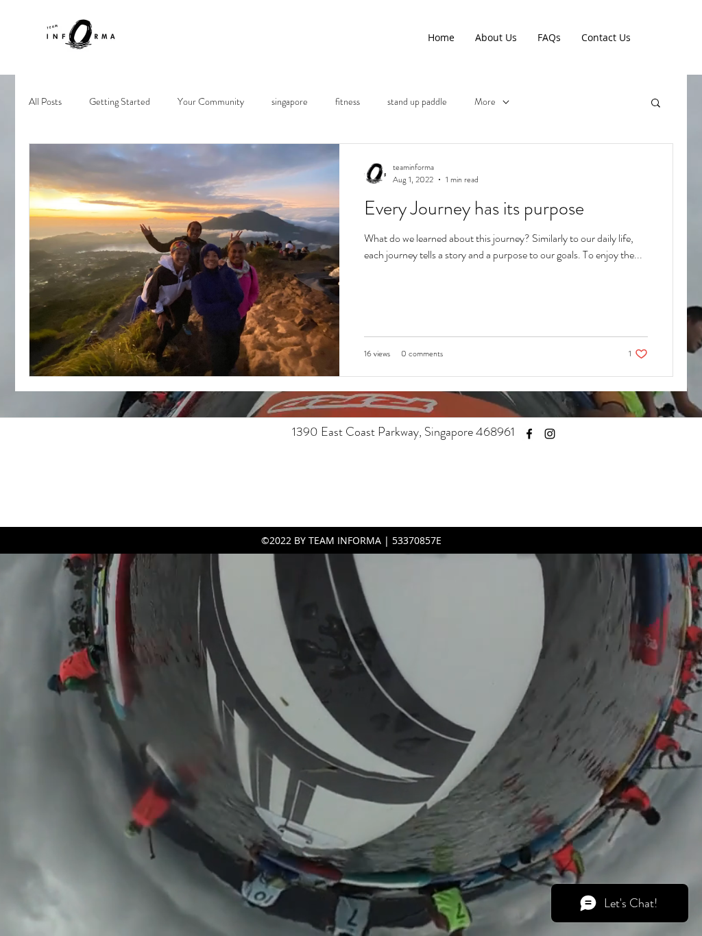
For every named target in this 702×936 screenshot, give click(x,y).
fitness (347, 101)
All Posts (45, 101)
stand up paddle (417, 101)
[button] (655, 104)
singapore (289, 101)
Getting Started (119, 101)
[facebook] (529, 434)
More (485, 101)
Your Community (211, 101)
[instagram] (550, 434)
